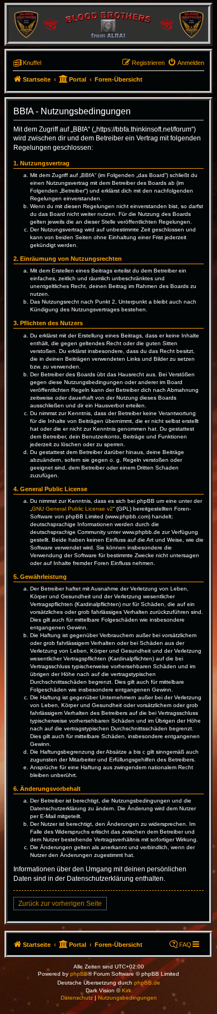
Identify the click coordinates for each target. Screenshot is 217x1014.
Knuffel (32, 62)
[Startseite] (108, 24)
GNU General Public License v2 (72, 509)
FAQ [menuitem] (185, 944)
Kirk (126, 990)
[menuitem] (185, 62)
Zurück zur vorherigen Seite (60, 903)
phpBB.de (147, 983)
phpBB (79, 974)
